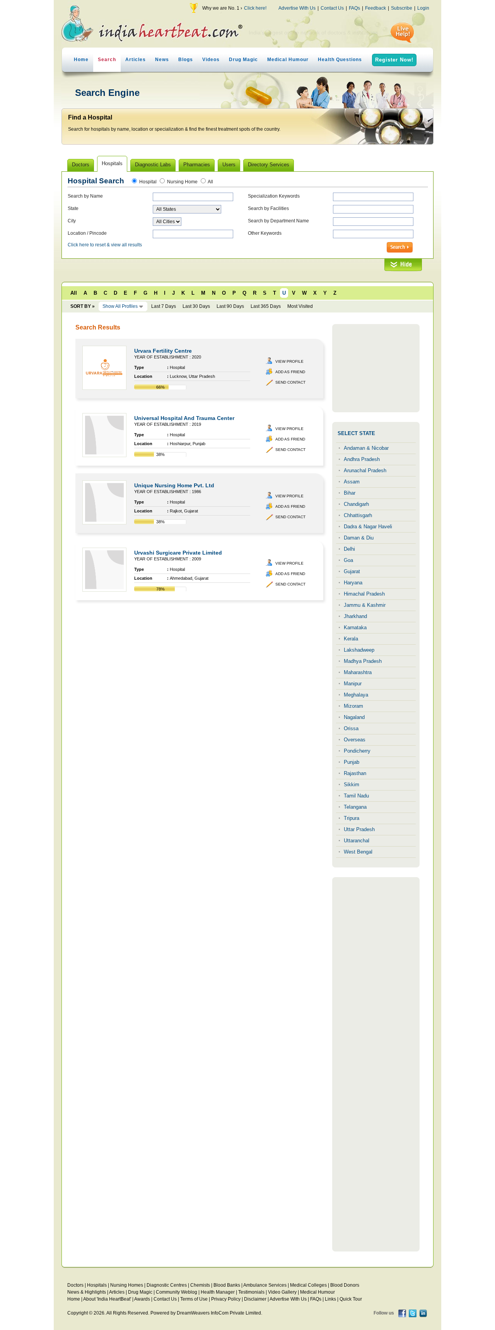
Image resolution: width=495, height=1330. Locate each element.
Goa (348, 560)
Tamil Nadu (356, 796)
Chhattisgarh (358, 515)
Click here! (255, 8)
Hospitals (97, 1285)
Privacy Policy (226, 1299)
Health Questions (340, 59)
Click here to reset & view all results (105, 245)
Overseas (354, 740)
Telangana (355, 807)
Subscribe (401, 8)
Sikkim (351, 784)
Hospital (148, 181)
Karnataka (355, 627)
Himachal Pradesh (364, 594)
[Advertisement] (376, 368)
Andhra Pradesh (362, 459)
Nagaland (354, 717)
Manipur (353, 683)
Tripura (351, 818)
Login (423, 8)
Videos (211, 59)
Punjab (351, 762)
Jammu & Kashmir (365, 605)
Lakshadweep (359, 650)
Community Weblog (176, 1292)
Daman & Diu (359, 538)
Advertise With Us (297, 8)
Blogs (185, 59)
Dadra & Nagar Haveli (368, 526)
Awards (142, 1299)
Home (81, 59)
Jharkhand (355, 616)
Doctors (75, 1285)
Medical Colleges (308, 1285)
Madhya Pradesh (363, 661)
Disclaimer (255, 1299)
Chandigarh (356, 504)
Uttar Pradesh (359, 829)
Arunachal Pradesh (365, 470)
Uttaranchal (356, 840)
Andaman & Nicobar (366, 448)
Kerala (351, 639)
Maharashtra (358, 672)
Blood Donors (344, 1285)
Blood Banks (226, 1285)
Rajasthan (355, 773)
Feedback (375, 8)
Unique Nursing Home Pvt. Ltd (174, 485)
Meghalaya (356, 695)
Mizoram (353, 706)
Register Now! (394, 60)
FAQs (354, 8)
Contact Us (332, 8)
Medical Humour (288, 59)
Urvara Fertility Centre (163, 351)
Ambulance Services (265, 1285)
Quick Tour (351, 1299)
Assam (352, 482)
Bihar (349, 493)
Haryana (353, 583)
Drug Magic (243, 59)
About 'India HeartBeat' (107, 1299)
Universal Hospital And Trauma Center (184, 418)
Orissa (351, 728)
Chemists (200, 1285)
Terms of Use (194, 1299)
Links (330, 1299)
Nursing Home (182, 181)
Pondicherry (357, 751)
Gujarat (352, 571)
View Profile (289, 361)
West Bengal (358, 852)
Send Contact (290, 382)
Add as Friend (290, 372)
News (162, 59)
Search (107, 59)
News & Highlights (86, 1292)
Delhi (349, 549)
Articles (135, 59)
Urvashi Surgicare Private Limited (178, 553)
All (210, 181)
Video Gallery (282, 1292)
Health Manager (218, 1292)
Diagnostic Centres (167, 1285)
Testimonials (251, 1292)
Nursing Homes (126, 1285)
